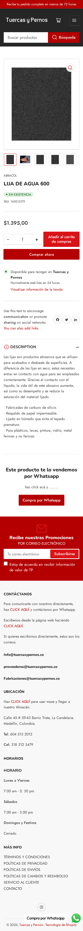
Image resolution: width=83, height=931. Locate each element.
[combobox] (42, 37)
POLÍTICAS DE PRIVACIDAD (25, 863)
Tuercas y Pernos (31, 924)
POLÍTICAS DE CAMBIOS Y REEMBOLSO (36, 876)
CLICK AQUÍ (19, 609)
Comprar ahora (41, 254)
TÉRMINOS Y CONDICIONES (27, 857)
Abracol (10, 175)
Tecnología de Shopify (61, 924)
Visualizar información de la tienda (36, 289)
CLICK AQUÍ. (14, 626)
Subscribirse (64, 553)
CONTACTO (13, 888)
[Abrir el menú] (74, 20)
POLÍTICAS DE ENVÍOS (22, 869)
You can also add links (21, 328)
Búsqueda (67, 37)
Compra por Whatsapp (42, 500)
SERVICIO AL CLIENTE (21, 882)
